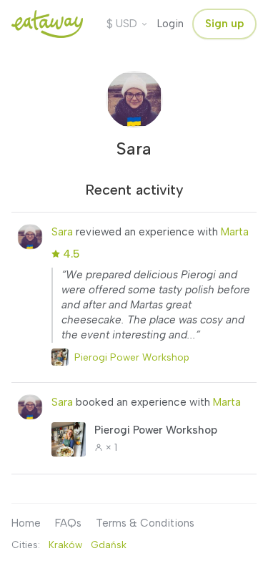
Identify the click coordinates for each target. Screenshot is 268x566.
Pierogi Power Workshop (131, 357)
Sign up (224, 23)
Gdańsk (108, 544)
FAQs (68, 523)
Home (26, 523)
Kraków (65, 544)
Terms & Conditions (145, 523)
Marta (235, 231)
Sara (62, 231)
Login (170, 23)
